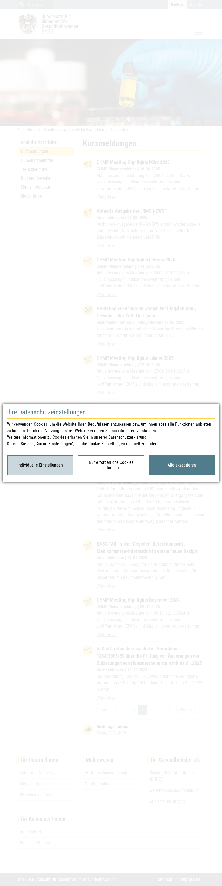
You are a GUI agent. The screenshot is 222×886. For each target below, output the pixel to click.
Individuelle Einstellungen (40, 465)
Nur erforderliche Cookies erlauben (111, 465)
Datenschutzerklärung (127, 437)
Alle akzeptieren (182, 465)
